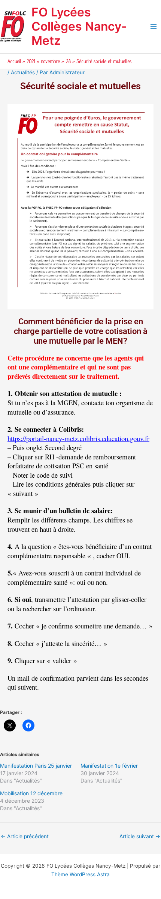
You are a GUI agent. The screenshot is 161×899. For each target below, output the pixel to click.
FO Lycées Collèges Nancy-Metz (79, 26)
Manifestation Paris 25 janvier (36, 765)
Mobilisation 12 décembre (31, 793)
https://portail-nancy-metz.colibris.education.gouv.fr (78, 438)
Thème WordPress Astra (80, 874)
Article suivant (139, 836)
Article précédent (25, 836)
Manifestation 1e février (109, 765)
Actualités (23, 72)
